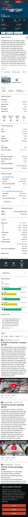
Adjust (14, 513)
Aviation (13, 395)
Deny (14, 505)
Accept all (14, 509)
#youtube (8, 395)
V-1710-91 (24, 131)
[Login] (26, 1)
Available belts (7, 187)
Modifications (6, 273)
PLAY (18, 2)
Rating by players (16, 72)
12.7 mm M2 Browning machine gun (13, 191)
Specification (7, 72)
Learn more (5, 501)
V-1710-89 (24, 133)
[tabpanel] (14, 190)
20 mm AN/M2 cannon (8, 177)
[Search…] (23, 1)
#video (2, 395)
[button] (27, 37)
